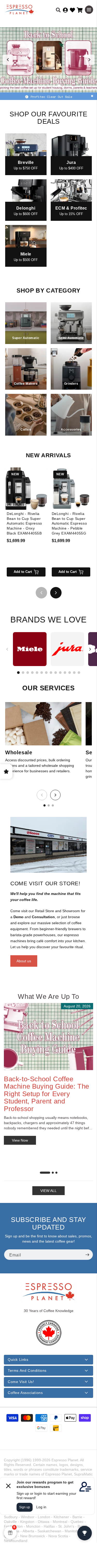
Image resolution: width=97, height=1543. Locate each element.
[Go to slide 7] (46, 672)
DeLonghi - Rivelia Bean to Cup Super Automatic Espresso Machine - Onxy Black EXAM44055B (24, 523)
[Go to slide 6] (41, 672)
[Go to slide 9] (55, 672)
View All (48, 1191)
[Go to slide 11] (65, 672)
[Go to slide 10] (60, 672)
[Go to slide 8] (51, 672)
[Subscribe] (87, 1254)
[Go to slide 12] (69, 672)
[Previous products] (41, 592)
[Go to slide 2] (43, 86)
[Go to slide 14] (79, 672)
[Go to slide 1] (38, 86)
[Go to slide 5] (59, 85)
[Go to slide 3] (48, 86)
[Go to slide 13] (74, 672)
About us (24, 961)
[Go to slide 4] (54, 86)
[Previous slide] (8, 60)
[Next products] (56, 592)
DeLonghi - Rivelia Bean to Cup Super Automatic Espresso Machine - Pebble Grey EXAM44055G (69, 523)
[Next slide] (89, 60)
